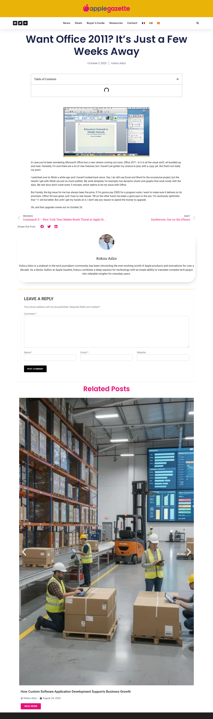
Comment (30, 313)
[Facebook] (15, 23)
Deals (78, 23)
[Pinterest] (25, 23)
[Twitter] (20, 23)
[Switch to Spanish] (158, 23)
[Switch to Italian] (151, 23)
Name (28, 352)
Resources (116, 23)
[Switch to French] (143, 23)
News (66, 23)
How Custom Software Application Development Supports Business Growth (76, 691)
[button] (197, 23)
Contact (132, 23)
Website (141, 352)
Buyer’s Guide (96, 23)
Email (84, 352)
